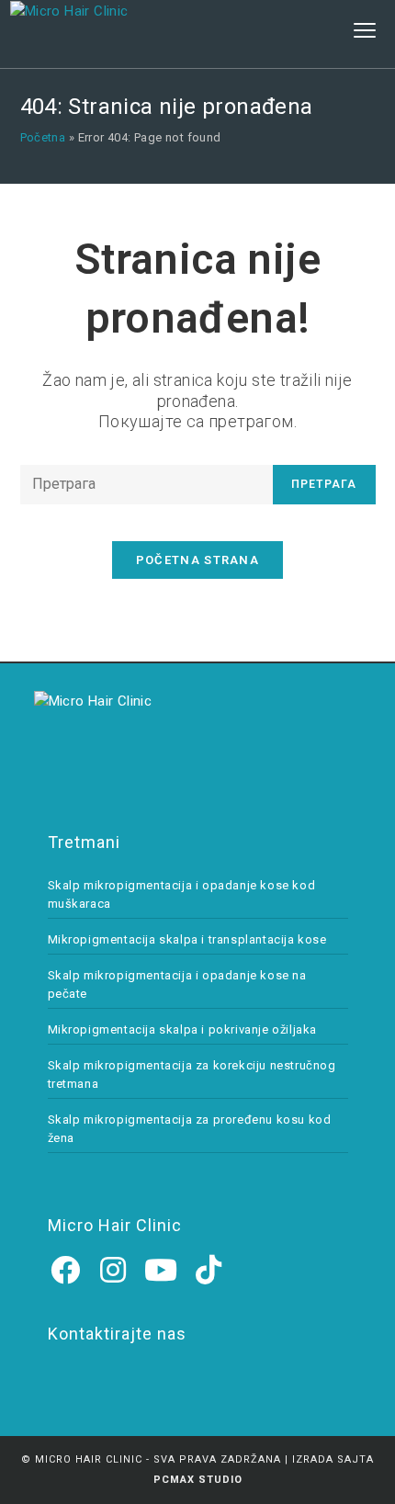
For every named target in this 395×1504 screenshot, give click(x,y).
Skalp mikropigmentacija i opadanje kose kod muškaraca (182, 894)
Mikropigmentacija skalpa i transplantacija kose (187, 939)
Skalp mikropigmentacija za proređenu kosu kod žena (190, 1129)
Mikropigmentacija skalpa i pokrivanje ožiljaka (183, 1029)
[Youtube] (161, 1270)
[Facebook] (66, 1270)
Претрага (324, 484)
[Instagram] (114, 1270)
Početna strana (197, 560)
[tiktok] (209, 1270)
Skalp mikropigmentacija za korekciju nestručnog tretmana (192, 1074)
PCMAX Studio (198, 1480)
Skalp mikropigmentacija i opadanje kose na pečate (177, 984)
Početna (43, 137)
